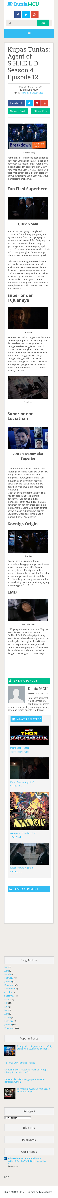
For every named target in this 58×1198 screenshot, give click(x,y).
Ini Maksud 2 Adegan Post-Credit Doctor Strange (33, 1090)
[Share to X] (29, 103)
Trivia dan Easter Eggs (32, 92)
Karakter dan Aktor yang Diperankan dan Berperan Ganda (24, 1080)
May (6, 967)
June (6, 1006)
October (8, 992)
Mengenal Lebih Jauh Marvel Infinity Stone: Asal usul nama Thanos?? (35, 1047)
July (6, 1002)
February (8, 977)
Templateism (45, 1191)
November (9, 988)
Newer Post (17, 111)
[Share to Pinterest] (37, 103)
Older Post (41, 111)
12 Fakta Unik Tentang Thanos (19, 1062)
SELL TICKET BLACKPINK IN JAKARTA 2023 (27, 1162)
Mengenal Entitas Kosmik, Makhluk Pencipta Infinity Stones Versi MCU (26, 1071)
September (9, 995)
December (9, 985)
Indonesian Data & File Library (24, 1158)
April (6, 970)
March (7, 974)
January (8, 981)
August (7, 999)
